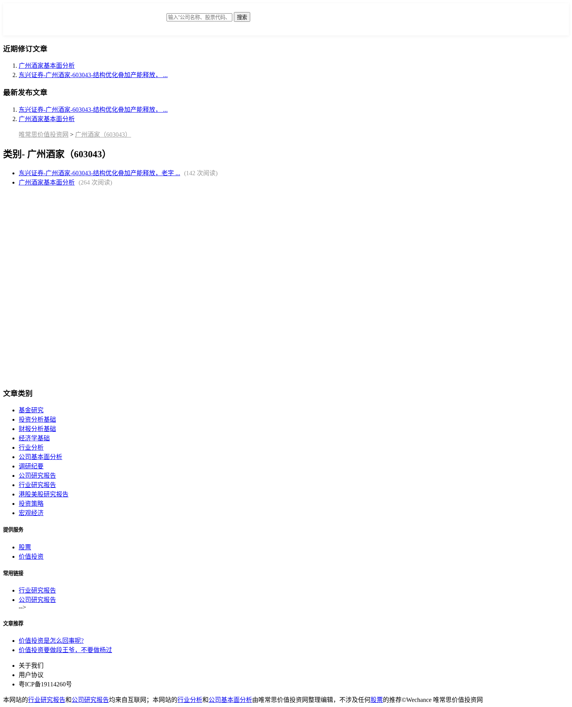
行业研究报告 (37, 485)
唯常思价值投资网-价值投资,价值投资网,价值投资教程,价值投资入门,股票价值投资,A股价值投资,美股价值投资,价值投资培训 (104, 21)
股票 (25, 547)
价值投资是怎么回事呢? (51, 640)
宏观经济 (31, 513)
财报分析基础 (37, 429)
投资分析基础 (37, 419)
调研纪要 (31, 466)
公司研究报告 (37, 475)
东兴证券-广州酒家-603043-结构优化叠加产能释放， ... (93, 75)
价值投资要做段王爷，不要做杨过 (65, 650)
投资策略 (31, 503)
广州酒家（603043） (103, 134)
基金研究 (31, 410)
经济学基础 (34, 438)
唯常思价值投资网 (43, 134)
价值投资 (31, 556)
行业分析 (31, 447)
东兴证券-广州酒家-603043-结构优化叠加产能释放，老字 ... (99, 173)
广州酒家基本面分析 (47, 65)
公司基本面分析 (40, 457)
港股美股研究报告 (43, 494)
